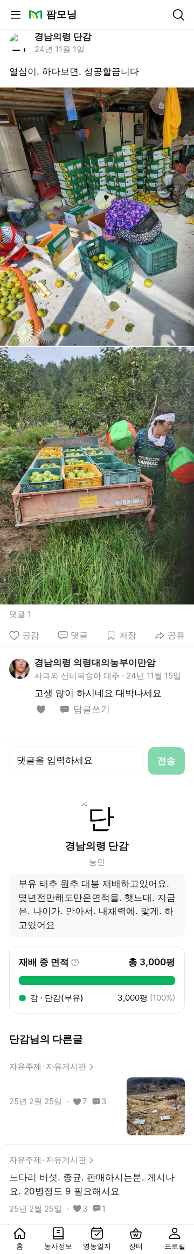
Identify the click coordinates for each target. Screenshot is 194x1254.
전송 (166, 760)
